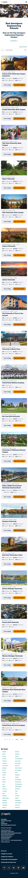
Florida (4, 770)
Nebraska (17, 754)
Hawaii (3, 774)
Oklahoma (17, 774)
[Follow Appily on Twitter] (9, 868)
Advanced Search (23, 46)
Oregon (17, 777)
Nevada (16, 756)
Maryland (4, 795)
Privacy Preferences (5, 841)
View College (7, 85)
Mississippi (4, 805)
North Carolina (18, 768)
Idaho (3, 777)
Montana (17, 751)
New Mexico (18, 763)
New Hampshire (18, 758)
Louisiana (4, 791)
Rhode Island (18, 781)
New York (17, 765)
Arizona (4, 756)
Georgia (4, 772)
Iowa (3, 784)
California (4, 761)
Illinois (3, 779)
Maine (3, 793)
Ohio (16, 772)
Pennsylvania (18, 779)
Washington (18, 800)
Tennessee (17, 788)
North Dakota (18, 770)
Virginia (17, 798)
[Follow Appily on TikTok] (18, 868)
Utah (16, 793)
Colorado (4, 763)
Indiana (4, 781)
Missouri (4, 807)
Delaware (4, 768)
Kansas (3, 786)
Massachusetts (5, 798)
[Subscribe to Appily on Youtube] (23, 868)
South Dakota (18, 786)
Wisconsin (17, 805)
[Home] (4, 2)
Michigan (4, 800)
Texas (16, 791)
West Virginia (18, 802)
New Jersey (17, 761)
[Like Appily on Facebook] (13, 868)
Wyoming (17, 807)
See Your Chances (19, 85)
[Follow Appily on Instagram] (4, 868)
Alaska (3, 754)
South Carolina (18, 784)
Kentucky (4, 788)
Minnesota (4, 802)
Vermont (17, 795)
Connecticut (5, 765)
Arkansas (4, 758)
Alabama (4, 751)
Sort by (2, 50)
